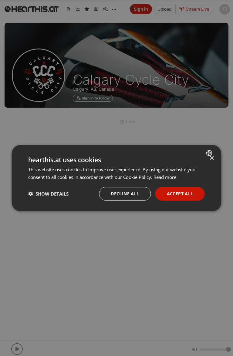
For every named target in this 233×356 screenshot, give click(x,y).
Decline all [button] (125, 193)
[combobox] (210, 153)
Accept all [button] (180, 193)
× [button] (211, 158)
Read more (165, 177)
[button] (48, 193)
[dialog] (116, 178)
